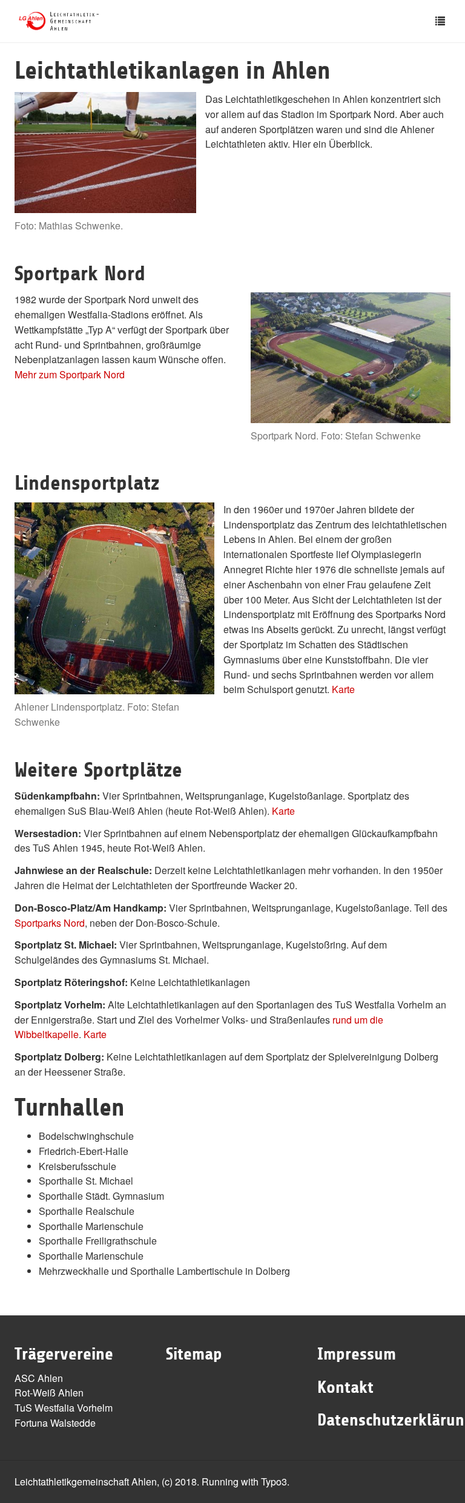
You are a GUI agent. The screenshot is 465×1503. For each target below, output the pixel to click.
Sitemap (194, 1354)
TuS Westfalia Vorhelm (64, 1408)
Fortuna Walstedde (55, 1423)
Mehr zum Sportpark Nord (70, 374)
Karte (343, 689)
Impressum (356, 1354)
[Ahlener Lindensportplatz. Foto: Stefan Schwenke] (114, 598)
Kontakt (345, 1387)
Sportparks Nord (50, 923)
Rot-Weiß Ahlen (49, 1392)
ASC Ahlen (39, 1378)
